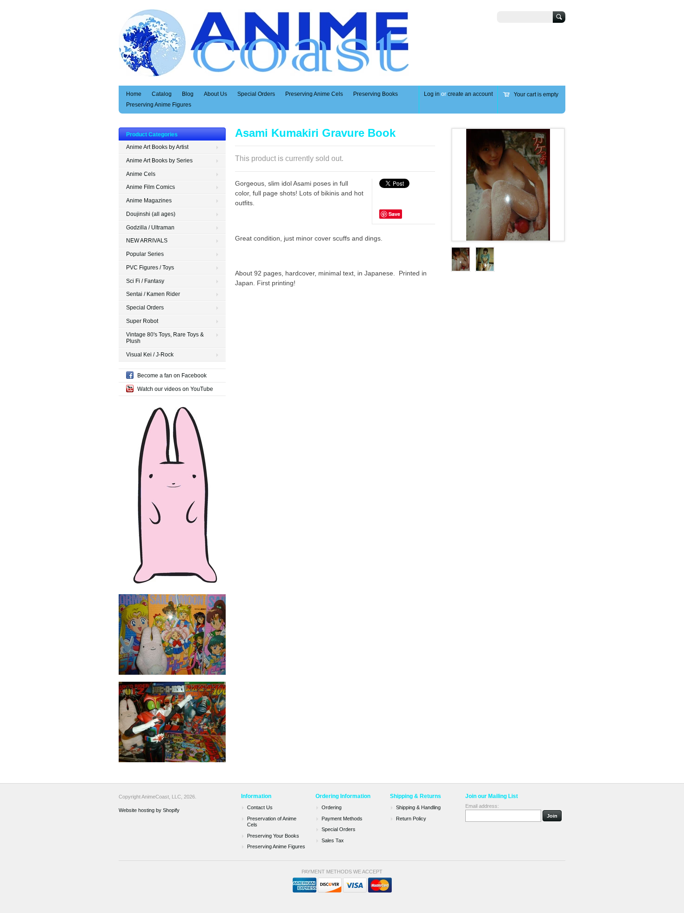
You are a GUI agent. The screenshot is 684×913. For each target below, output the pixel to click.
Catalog (162, 94)
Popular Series (145, 254)
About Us (215, 94)
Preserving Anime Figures (158, 104)
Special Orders (256, 94)
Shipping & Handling (418, 807)
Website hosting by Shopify (149, 810)
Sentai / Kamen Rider (153, 294)
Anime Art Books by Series (159, 160)
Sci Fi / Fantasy (145, 281)
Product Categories (152, 134)
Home (133, 94)
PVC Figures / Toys (150, 267)
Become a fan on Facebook (172, 375)
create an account (470, 94)
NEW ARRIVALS (147, 240)
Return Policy (411, 818)
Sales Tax (333, 840)
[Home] (264, 72)
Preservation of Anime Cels (271, 822)
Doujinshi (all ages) (150, 214)
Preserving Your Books (273, 836)
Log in (432, 94)
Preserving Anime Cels (314, 94)
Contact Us (260, 807)
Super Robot (142, 321)
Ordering (332, 807)
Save (394, 213)
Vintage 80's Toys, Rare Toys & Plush (165, 338)
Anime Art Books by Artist (157, 147)
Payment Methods (342, 818)
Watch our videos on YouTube (175, 389)
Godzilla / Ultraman (150, 227)
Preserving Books (375, 94)
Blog (188, 94)
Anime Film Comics (150, 187)
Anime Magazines (149, 200)
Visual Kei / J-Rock (150, 354)
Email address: (482, 806)
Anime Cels (140, 174)
